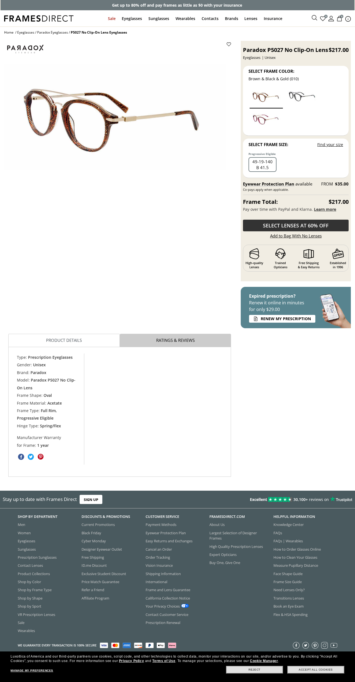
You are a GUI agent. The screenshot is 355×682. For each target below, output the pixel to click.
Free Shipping (93, 557)
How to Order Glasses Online (297, 548)
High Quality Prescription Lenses (236, 546)
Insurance (273, 18)
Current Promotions (98, 524)
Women (24, 532)
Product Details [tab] (64, 340)
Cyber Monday (94, 540)
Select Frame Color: (271, 71)
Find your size (330, 144)
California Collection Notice (168, 598)
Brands (231, 18)
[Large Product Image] (115, 117)
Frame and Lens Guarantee (168, 589)
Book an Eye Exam (288, 606)
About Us (217, 524)
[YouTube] (334, 645)
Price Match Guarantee (100, 581)
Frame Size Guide (287, 581)
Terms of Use (163, 661)
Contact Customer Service (167, 614)
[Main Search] (314, 18)
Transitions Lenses (288, 598)
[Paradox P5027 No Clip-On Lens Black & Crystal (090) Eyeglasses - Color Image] (301, 98)
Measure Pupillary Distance (295, 565)
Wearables (185, 18)
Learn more (325, 209)
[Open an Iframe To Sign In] (331, 18)
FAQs (277, 532)
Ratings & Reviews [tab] (175, 340)
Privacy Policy (131, 661)
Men (21, 524)
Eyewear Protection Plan (268, 184)
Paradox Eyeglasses (52, 32)
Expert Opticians (223, 554)
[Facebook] (296, 645)
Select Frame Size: (268, 144)
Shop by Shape (30, 598)
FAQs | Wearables (288, 540)
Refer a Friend (93, 589)
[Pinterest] (315, 645)
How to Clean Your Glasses (295, 557)
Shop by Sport (29, 606)
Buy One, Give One (224, 562)
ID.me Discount (94, 565)
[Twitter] (305, 645)
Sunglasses (158, 18)
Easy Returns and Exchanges (169, 540)
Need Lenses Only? (289, 589)
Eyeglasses (132, 18)
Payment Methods (161, 524)
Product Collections (34, 573)
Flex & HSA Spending (290, 614)
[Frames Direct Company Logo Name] (38, 18)
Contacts (210, 18)
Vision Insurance (159, 565)
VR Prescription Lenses (36, 614)
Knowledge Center (288, 524)
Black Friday (91, 532)
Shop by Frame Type (35, 589)
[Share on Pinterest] (40, 457)
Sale (112, 18)
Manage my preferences (32, 670)
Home (9, 32)
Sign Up (91, 499)
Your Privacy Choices (163, 606)
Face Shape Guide (288, 573)
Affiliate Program (95, 598)
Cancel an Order (159, 548)
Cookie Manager (264, 661)
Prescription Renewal (163, 622)
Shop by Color (29, 581)
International (156, 581)
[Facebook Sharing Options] (21, 457)
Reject (254, 669)
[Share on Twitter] (31, 457)
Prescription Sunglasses (37, 557)
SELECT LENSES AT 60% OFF (296, 225)
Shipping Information (163, 573)
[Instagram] (324, 645)
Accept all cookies (316, 669)
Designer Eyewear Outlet (102, 548)
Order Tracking (158, 557)
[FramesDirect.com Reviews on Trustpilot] (279, 499)
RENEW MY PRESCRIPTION (286, 318)
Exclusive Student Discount (104, 573)
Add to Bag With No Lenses (296, 236)
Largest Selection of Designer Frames (233, 535)
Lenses (250, 18)
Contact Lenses (30, 565)
